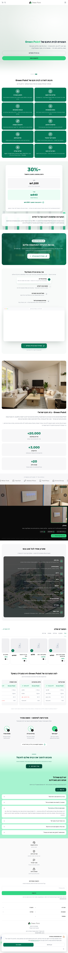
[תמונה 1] (59, 515)
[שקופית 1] (36, 74)
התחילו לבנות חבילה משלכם (34, 346)
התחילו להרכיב (34, 58)
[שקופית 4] (31, 74)
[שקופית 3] (33, 74)
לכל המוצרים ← (6, 629)
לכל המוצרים (34, 53)
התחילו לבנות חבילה (38, 256)
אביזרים (44, 633)
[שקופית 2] (35, 74)
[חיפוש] (5, 2)
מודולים (55, 633)
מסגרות (49, 633)
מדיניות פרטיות (63, 898)
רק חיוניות (49, 945)
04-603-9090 (38, 933)
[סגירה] (63, 949)
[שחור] (62, 660)
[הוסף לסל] (50, 650)
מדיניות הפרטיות (35, 940)
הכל (65, 633)
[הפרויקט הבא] (2, 495)
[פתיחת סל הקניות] (2, 2)
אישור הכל (18, 945)
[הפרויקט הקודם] (65, 495)
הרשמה (34, 893)
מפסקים (60, 633)
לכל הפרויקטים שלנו (60, 536)
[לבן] (64, 660)
